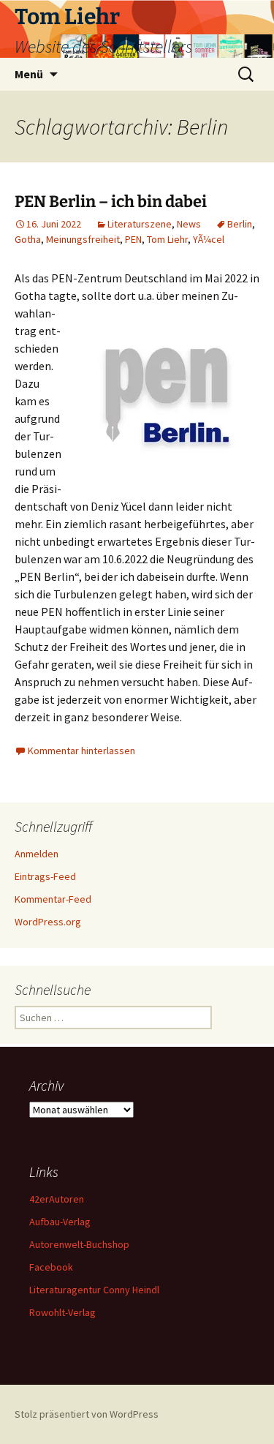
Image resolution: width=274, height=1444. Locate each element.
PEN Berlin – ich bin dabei (111, 201)
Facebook (51, 1267)
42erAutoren (56, 1199)
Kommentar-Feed (53, 899)
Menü (29, 74)
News (189, 223)
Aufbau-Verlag (60, 1221)
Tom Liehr (167, 239)
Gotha (28, 239)
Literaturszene (139, 223)
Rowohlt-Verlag (62, 1312)
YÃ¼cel (208, 239)
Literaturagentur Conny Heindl (94, 1289)
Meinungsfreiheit (83, 239)
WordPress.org (48, 921)
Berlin (239, 223)
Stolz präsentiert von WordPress (87, 1414)
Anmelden (36, 853)
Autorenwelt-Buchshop (79, 1244)
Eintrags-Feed (45, 876)
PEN (133, 239)
